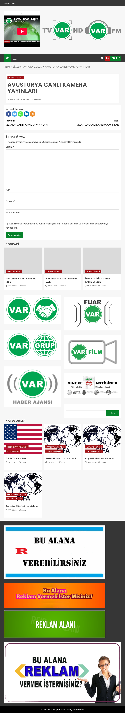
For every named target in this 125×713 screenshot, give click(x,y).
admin (12, 99)
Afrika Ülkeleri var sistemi (60, 458)
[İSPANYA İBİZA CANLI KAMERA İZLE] (102, 261)
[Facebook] (8, 114)
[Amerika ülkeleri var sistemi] (23, 487)
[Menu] (14, 58)
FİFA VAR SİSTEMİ (54, 451)
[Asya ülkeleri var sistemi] (102, 439)
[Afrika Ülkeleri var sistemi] (63, 439)
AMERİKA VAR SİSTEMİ (16, 495)
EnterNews (63, 709)
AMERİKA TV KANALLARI (17, 447)
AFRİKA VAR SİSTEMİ (55, 447)
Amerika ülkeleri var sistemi (22, 506)
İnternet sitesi (13, 212)
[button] (14, 58)
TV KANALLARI (13, 451)
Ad (8, 189)
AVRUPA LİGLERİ (15, 78)
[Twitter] (14, 114)
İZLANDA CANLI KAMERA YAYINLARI (27, 122)
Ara (113, 413)
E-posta (10, 201)
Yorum (10, 146)
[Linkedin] (26, 114)
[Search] (102, 58)
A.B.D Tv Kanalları (16, 458)
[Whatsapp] (20, 114)
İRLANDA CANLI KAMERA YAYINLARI (98, 122)
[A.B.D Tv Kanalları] (23, 439)
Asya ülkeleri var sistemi (99, 458)
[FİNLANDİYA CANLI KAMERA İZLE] (63, 261)
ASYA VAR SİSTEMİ (94, 447)
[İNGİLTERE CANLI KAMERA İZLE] (23, 261)
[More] (32, 114)
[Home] (7, 58)
